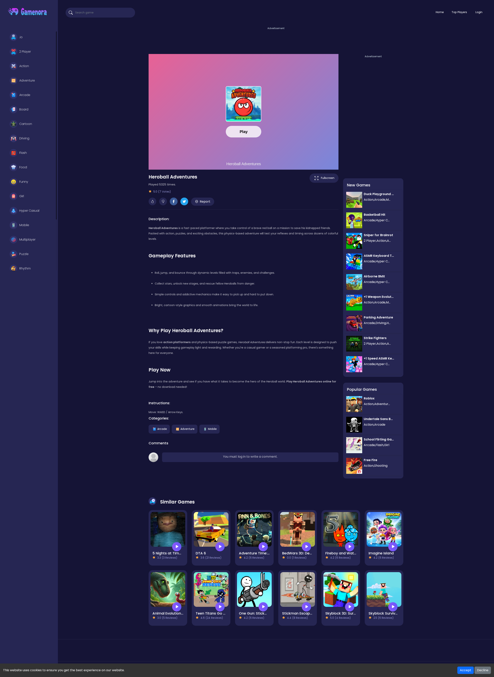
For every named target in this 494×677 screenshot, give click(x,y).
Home (440, 12)
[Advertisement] (276, 39)
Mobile (24, 225)
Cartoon (25, 124)
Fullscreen (327, 178)
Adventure (27, 80)
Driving (24, 138)
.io (21, 37)
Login (478, 12)
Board (23, 109)
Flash (23, 153)
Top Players (459, 12)
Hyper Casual (29, 210)
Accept (465, 670)
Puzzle (24, 254)
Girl (21, 196)
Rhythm (25, 268)
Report (205, 201)
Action (24, 66)
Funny (23, 181)
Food (23, 167)
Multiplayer (27, 239)
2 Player (25, 51)
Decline (482, 670)
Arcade (24, 95)
